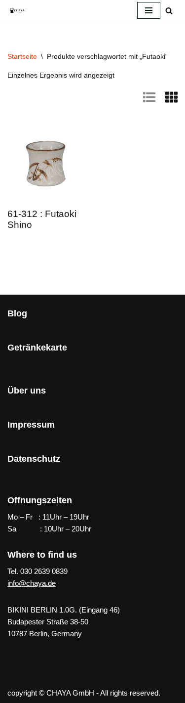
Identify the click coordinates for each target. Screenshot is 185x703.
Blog (17, 313)
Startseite (22, 56)
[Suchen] (169, 10)
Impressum (31, 425)
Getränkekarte (37, 347)
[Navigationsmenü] (148, 10)
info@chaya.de (31, 583)
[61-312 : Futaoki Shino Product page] (46, 162)
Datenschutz (33, 459)
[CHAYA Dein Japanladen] (17, 10)
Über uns (26, 390)
